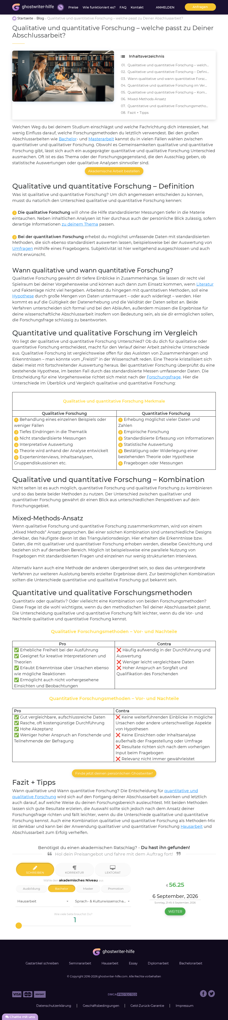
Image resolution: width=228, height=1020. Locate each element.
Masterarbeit (101, 139)
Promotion (116, 888)
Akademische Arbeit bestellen (114, 171)
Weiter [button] (175, 911)
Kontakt (137, 7)
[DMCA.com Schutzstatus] (122, 996)
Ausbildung (31, 888)
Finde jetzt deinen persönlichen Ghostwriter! (114, 773)
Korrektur (74, 872)
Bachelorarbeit (190, 963)
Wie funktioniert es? (99, 7)
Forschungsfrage (164, 377)
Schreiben (35, 872)
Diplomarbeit (158, 963)
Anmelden (165, 7)
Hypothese (23, 296)
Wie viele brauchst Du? (73, 914)
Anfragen (200, 7)
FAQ (123, 7)
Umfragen (22, 248)
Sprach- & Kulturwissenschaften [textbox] (102, 901)
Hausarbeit (192, 826)
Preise (73, 7)
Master (88, 888)
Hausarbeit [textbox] (26, 901)
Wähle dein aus (73, 880)
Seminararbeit (80, 963)
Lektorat (113, 872)
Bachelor (68, 139)
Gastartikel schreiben (42, 963)
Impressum (184, 1006)
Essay (133, 963)
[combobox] (43, 902)
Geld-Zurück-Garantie (147, 1006)
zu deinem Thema (80, 224)
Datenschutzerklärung (53, 1006)
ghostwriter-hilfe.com (113, 976)
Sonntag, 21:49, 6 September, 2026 (175, 902)
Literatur (205, 284)
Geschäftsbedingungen (101, 1006)
